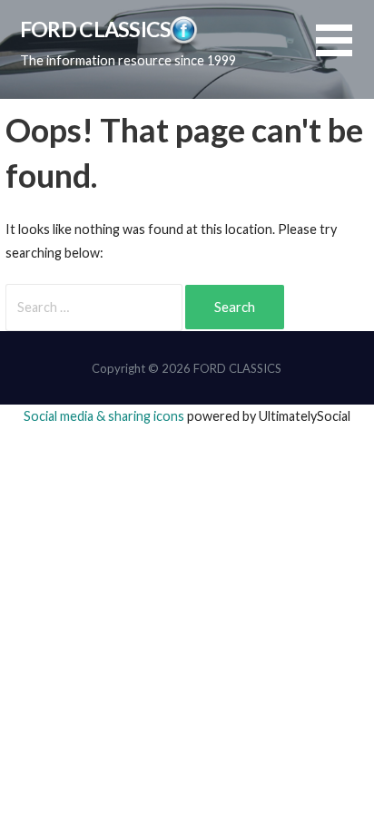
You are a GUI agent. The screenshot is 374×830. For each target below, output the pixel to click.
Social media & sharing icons (105, 416)
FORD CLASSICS (96, 29)
